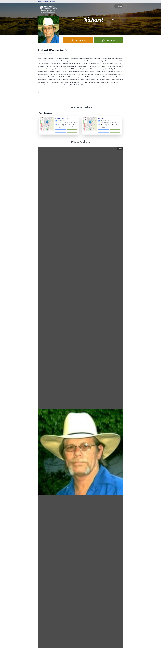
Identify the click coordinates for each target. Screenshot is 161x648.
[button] (47, 122)
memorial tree (58, 93)
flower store (83, 93)
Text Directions (60, 131)
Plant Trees (72, 131)
